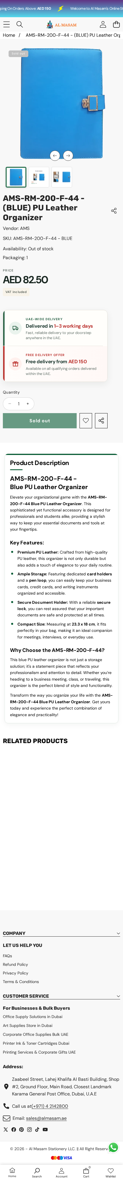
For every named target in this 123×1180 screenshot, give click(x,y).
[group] (16, 177)
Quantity (11, 392)
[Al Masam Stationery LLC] (61, 24)
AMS (24, 228)
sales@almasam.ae (46, 1118)
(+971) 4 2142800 (49, 1106)
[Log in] (102, 24)
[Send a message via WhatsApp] (113, 1147)
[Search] (19, 24)
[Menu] (6, 24)
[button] (116, 24)
